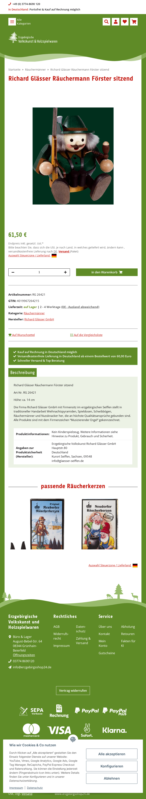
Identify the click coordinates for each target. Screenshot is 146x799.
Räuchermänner (34, 313)
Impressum (61, 646)
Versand (64, 251)
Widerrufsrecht (61, 636)
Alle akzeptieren (111, 754)
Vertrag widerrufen (73, 690)
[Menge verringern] (13, 272)
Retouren (128, 634)
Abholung (128, 627)
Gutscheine (107, 653)
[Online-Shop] (32, 37)
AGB (56, 627)
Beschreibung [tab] (22, 372)
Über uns (105, 627)
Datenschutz (81, 629)
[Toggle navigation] (12, 21)
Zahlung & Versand (83, 640)
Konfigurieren (112, 766)
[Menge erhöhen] (65, 272)
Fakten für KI (128, 643)
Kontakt (104, 634)
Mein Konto (103, 643)
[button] (106, 21)
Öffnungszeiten (24, 655)
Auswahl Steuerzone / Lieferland (29, 255)
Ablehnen (112, 778)
